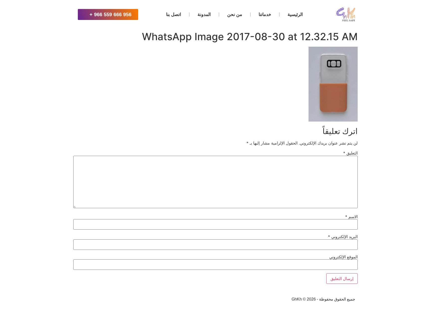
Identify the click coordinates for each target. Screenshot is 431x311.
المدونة (204, 14)
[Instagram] (149, 299)
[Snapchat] (124, 299)
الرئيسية (295, 14)
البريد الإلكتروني (343, 237)
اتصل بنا (173, 14)
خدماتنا (265, 14)
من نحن (234, 14)
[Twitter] (137, 299)
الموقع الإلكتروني (343, 257)
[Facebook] (112, 299)
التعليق (350, 153)
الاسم (351, 217)
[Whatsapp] (161, 299)
